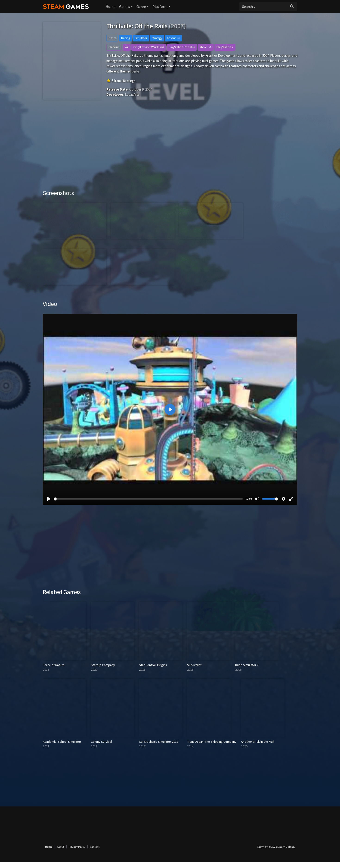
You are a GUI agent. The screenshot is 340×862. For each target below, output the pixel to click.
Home (110, 6)
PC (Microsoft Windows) (148, 47)
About (60, 846)
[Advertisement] (170, 149)
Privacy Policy (77, 846)
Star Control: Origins (153, 665)
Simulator (141, 38)
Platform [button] (159, 6)
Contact (94, 846)
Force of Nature (54, 665)
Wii (127, 47)
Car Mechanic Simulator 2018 (158, 741)
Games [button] (124, 6)
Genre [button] (141, 6)
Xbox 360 (206, 47)
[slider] (148, 499)
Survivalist (194, 665)
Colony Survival (101, 741)
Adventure (173, 38)
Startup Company (103, 665)
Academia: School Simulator (62, 741)
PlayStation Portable (182, 47)
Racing (125, 38)
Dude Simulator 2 (247, 665)
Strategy (157, 38)
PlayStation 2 (224, 47)
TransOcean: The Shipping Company (211, 741)
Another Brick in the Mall (257, 741)
